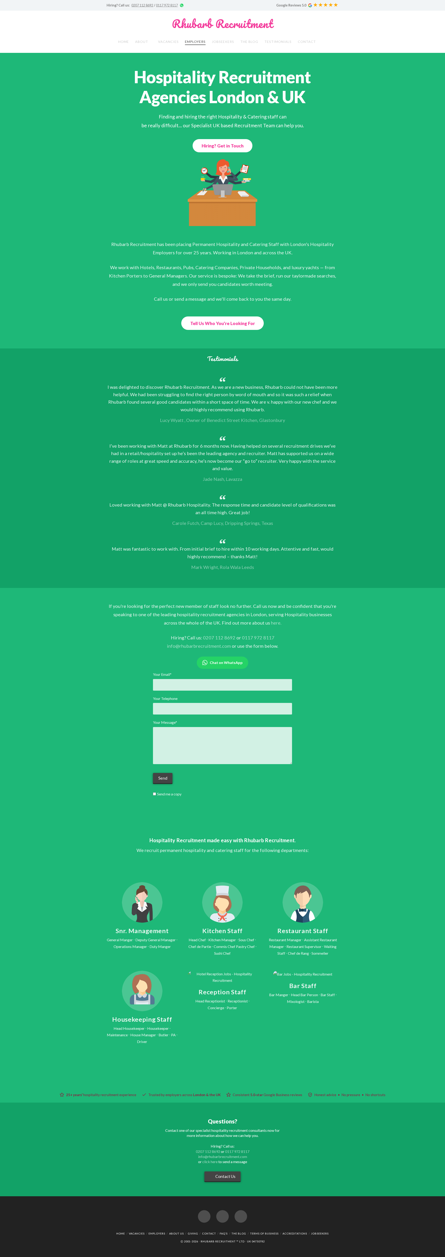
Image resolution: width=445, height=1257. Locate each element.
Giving (193, 1233)
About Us (176, 1233)
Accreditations (295, 1233)
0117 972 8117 (167, 5)
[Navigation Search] (324, 42)
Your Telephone (165, 698)
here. (276, 622)
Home (120, 1233)
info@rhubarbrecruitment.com (199, 646)
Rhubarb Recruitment (222, 24)
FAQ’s (224, 1233)
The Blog (239, 1233)
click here (210, 1161)
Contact (209, 1233)
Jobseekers (320, 1233)
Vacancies (137, 1233)
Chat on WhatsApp (226, 662)
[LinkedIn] (241, 1216)
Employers (157, 1233)
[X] (222, 1216)
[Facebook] (204, 1216)
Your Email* (162, 674)
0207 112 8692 (142, 5)
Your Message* (165, 722)
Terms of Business (264, 1233)
